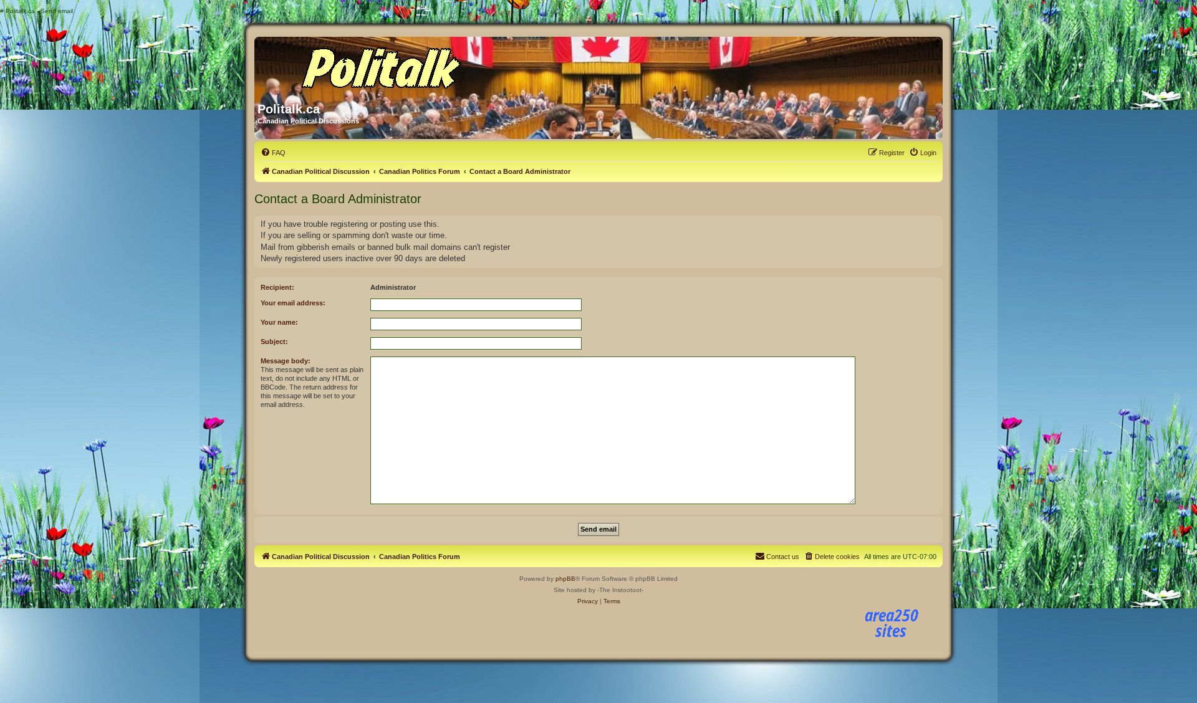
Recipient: (277, 287)
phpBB (565, 578)
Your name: (279, 322)
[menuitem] (273, 152)
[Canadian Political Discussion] (377, 65)
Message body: (285, 361)
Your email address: (293, 303)
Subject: (274, 341)
